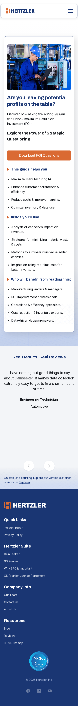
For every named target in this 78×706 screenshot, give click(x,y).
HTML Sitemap (13, 643)
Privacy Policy (13, 535)
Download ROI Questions (39, 155)
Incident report (13, 527)
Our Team (10, 595)
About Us (10, 609)
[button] (29, 466)
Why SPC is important (18, 568)
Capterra (24, 482)
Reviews (9, 635)
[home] (19, 11)
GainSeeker (12, 554)
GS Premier (11, 561)
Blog (7, 628)
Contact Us (11, 602)
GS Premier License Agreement (24, 575)
